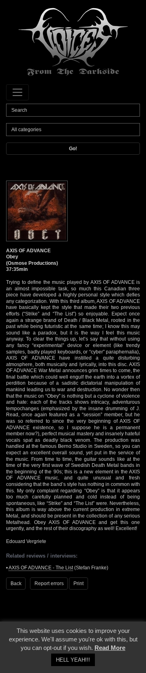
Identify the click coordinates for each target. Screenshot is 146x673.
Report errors (49, 583)
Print (78, 583)
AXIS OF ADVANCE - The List (41, 568)
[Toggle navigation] (17, 92)
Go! (73, 148)
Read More (109, 647)
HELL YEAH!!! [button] (73, 660)
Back (16, 583)
